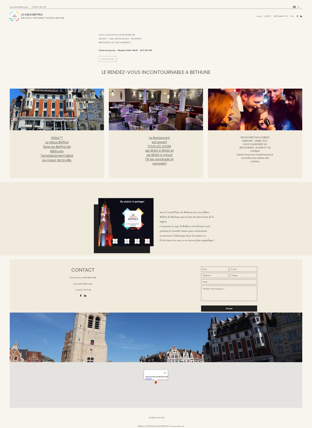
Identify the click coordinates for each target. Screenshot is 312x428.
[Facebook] (297, 16)
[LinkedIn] (301, 16)
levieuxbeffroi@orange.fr (19, 7)
